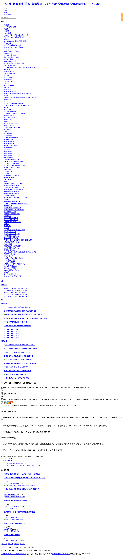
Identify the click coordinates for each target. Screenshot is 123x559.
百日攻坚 (6, 95)
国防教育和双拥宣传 (10, 61)
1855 (5, 529)
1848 (5, 517)
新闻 (5, 10)
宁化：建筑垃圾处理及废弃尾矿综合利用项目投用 (21, 489)
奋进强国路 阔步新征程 (11, 238)
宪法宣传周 (7, 179)
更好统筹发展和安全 (10, 274)
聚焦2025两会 (8, 244)
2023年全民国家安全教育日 (12, 185)
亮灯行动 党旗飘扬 (9, 85)
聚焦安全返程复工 (9, 59)
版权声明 (16, 544)
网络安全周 (7, 43)
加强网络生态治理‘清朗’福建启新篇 (14, 264)
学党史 (6, 101)
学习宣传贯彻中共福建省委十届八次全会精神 (17, 35)
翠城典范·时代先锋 (9, 254)
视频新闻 (4, 303)
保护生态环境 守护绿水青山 (12, 214)
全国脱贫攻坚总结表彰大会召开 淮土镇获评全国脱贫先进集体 (25, 318)
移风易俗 (6, 29)
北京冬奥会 (7, 129)
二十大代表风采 (8, 171)
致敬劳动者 (7, 131)
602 (5, 495)
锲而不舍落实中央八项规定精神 (13, 246)
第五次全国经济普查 (10, 212)
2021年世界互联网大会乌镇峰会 (13, 103)
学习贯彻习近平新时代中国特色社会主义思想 (17, 93)
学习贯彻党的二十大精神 (11, 175)
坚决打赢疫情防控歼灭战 (11, 57)
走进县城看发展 (8, 157)
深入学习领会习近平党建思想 (12, 276)
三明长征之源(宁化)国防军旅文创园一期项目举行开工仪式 (24, 478)
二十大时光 (7, 173)
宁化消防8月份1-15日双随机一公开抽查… (16, 290)
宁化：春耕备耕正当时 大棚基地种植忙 (17, 326)
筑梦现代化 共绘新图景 (11, 220)
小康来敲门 (7, 33)
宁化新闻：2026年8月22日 (11, 337)
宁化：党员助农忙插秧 (16, 463)
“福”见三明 (7, 149)
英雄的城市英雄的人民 (10, 65)
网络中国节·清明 (9, 151)
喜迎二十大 (7, 169)
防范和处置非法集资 (10, 55)
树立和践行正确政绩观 (10, 266)
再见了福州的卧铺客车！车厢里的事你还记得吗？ (21, 349)
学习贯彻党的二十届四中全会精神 (14, 258)
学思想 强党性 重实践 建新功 (12, 208)
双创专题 (6, 25)
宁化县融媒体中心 (11, 483)
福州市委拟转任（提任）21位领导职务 (17, 371)
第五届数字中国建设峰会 (11, 163)
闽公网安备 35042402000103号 (61, 554)
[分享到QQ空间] (8, 402)
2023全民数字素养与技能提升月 (13, 189)
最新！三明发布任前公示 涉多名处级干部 (18, 356)
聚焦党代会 (7, 109)
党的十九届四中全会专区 (11, 51)
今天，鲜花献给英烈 (10, 117)
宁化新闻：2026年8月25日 (11, 331)
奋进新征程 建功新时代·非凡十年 (14, 161)
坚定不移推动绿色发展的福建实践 (14, 37)
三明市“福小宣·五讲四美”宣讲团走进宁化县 (22, 465)
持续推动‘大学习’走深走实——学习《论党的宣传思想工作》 (22, 97)
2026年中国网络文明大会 (11, 270)
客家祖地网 (7, 14)
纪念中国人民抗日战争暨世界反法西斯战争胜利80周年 (20, 252)
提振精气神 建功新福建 (11, 218)
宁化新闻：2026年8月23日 (11, 335)
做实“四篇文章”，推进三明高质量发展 (15, 41)
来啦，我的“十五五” (10, 260)
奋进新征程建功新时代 (10, 145)
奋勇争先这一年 (8, 256)
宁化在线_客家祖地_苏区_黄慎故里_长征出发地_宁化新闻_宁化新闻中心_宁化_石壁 (50, 3)
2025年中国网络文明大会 (11, 248)
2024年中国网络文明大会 (11, 236)
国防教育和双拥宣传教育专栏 (12, 222)
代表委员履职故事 (9, 73)
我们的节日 (7, 89)
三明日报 (9, 529)
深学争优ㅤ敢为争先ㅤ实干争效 (13, 183)
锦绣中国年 (7, 216)
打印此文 (3, 460)
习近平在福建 (8, 77)
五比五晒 (6, 39)
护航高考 (6, 224)
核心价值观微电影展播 (10, 27)
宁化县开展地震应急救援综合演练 (16, 501)
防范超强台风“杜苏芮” (10, 196)
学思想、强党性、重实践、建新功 (14, 187)
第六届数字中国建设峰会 (11, 191)
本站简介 (4, 544)
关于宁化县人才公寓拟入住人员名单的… (16, 292)
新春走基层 (7, 99)
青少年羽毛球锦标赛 (10, 111)
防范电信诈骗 (8, 49)
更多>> (3, 281)
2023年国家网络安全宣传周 (12, 202)
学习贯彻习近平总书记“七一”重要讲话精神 (16, 105)
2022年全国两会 (8, 147)
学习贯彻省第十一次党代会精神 (13, 137)
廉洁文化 (6, 272)
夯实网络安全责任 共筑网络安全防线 (15, 165)
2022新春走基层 (8, 139)
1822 (5, 540)
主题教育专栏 (8, 206)
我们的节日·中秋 (9, 115)
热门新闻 (4, 341)
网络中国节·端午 (9, 155)
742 (5, 483)
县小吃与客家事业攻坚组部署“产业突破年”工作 (20, 311)
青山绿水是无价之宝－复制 (12, 234)
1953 (5, 506)
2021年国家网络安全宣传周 (12, 123)
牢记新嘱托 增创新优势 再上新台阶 (14, 113)
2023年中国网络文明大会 (11, 194)
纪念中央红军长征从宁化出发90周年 (14, 230)
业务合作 (10, 544)
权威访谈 (6, 83)
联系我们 (22, 544)
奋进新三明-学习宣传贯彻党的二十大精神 (16, 198)
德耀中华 (6, 107)
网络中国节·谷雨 (9, 153)
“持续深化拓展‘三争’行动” (11, 242)
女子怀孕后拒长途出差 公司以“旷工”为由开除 (20, 363)
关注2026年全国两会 (10, 268)
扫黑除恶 (6, 31)
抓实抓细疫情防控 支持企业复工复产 (15, 63)
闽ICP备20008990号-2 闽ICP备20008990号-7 (13, 554)
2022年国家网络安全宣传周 (12, 167)
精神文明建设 (8, 79)
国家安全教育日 (8, 69)
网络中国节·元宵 (9, 143)
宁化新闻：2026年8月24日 (11, 333)
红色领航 (6, 228)
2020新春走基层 (8, 53)
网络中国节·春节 (9, 141)
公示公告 (4, 285)
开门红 (6, 181)
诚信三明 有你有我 (9, 71)
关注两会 (6, 75)
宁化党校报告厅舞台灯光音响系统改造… (16, 296)
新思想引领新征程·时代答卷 (12, 127)
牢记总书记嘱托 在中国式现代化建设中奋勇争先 (18, 240)
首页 (5, 8)
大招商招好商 (8, 135)
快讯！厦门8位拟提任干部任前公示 (16, 378)
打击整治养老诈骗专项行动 (12, 159)
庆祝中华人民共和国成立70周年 (13, 45)
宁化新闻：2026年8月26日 (11, 329)
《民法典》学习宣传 (10, 81)
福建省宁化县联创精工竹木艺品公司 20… (16, 288)
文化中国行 (7, 226)
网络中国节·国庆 (9, 119)
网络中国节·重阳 (9, 125)
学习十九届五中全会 (10, 91)
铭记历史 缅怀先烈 (9, 250)
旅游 (5, 12)
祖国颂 (6, 121)
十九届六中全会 (8, 133)
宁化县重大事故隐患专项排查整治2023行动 (16, 204)
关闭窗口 (9, 460)
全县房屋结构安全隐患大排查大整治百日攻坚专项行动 (20, 67)
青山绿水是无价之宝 (10, 232)
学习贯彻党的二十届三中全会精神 (14, 210)
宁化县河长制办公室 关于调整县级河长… (16, 294)
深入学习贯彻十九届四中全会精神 (14, 47)
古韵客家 (6, 200)
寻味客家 (6, 87)
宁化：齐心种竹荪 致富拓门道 (14, 523)
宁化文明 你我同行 (9, 262)
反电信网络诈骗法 (9, 177)
